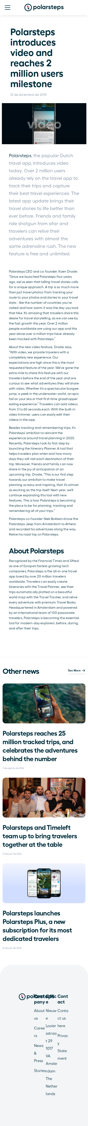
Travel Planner (48, 587)
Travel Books (66, 602)
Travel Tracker (50, 597)
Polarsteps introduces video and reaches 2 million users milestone (37, 57)
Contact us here (62, 1018)
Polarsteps (20, 155)
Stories (40, 1070)
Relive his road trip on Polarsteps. (34, 534)
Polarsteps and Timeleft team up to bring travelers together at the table (40, 835)
